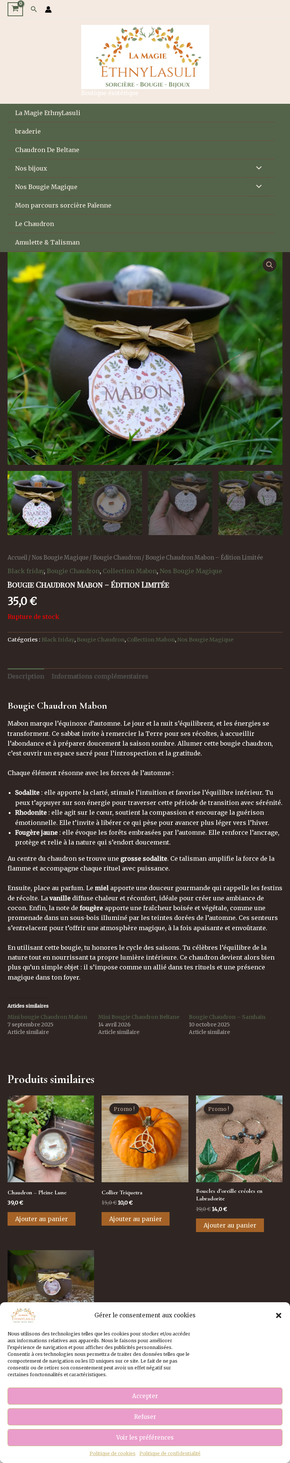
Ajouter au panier (41, 1219)
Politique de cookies (112, 1453)
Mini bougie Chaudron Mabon (47, 1017)
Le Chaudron (34, 224)
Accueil (17, 557)
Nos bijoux (31, 168)
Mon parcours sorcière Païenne (63, 205)
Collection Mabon (130, 571)
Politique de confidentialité (170, 1453)
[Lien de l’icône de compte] (48, 9)
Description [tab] (26, 676)
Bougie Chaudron (117, 557)
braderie (28, 131)
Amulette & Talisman (47, 242)
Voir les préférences (145, 1437)
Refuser (145, 1416)
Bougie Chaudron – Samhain (227, 1017)
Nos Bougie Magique (46, 187)
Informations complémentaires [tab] (100, 676)
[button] (278, 1315)
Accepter (145, 1396)
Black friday (26, 571)
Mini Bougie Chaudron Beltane (138, 1017)
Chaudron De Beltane (47, 150)
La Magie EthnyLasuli (47, 113)
